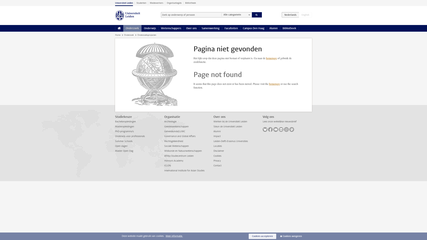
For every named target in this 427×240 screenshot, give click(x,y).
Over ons (191, 28)
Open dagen (121, 146)
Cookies (217, 156)
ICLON (167, 165)
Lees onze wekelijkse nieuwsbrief (280, 121)
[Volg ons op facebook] (270, 129)
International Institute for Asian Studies (184, 170)
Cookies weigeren (292, 236)
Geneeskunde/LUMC (174, 131)
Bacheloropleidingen (125, 121)
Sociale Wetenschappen (176, 146)
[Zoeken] (257, 15)
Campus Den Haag (253, 28)
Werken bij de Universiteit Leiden (230, 121)
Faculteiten (231, 28)
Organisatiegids (174, 3)
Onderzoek (132, 28)
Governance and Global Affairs (179, 136)
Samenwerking (211, 28)
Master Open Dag (124, 150)
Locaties (218, 146)
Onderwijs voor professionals (130, 136)
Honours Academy (173, 160)
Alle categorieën (232, 14)
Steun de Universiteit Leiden (228, 126)
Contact (218, 165)
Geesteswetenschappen (176, 126)
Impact (217, 136)
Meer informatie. (174, 236)
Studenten (141, 3)
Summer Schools (123, 141)
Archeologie (170, 121)
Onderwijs (150, 28)
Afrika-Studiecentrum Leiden (179, 156)
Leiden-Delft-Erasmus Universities (231, 141)
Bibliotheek (190, 3)
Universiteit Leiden (124, 3)
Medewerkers (156, 3)
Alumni (273, 28)
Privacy (217, 160)
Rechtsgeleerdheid (173, 141)
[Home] (119, 28)
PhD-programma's (124, 131)
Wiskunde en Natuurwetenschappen (183, 150)
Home (117, 35)
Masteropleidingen (124, 126)
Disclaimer (219, 150)
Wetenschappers (171, 28)
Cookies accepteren (262, 236)
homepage (271, 58)
